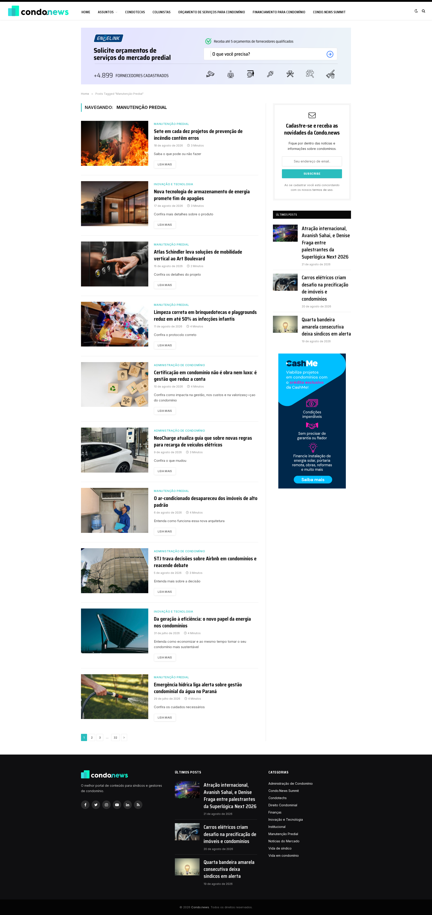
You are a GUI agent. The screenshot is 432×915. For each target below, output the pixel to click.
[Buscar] (423, 11)
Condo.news (200, 907)
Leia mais (165, 164)
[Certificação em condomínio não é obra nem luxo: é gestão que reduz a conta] (114, 384)
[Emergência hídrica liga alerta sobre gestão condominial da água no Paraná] (114, 696)
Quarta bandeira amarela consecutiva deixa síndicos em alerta (326, 326)
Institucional (277, 827)
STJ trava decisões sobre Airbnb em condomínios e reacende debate (205, 562)
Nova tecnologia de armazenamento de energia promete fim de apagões (202, 195)
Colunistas (162, 12)
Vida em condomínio (283, 855)
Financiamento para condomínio (279, 12)
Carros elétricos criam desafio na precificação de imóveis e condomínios (325, 288)
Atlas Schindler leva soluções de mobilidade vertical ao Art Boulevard (198, 255)
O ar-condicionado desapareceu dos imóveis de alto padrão (205, 502)
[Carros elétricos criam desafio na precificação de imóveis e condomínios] (285, 282)
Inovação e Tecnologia (173, 184)
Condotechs (135, 12)
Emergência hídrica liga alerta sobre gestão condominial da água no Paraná (198, 688)
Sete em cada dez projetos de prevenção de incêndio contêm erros (198, 135)
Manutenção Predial (171, 124)
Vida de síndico (280, 848)
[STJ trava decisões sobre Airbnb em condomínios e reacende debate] (114, 570)
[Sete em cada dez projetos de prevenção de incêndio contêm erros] (114, 143)
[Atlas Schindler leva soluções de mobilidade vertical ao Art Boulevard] (114, 263)
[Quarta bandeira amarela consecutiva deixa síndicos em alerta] (285, 324)
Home (85, 12)
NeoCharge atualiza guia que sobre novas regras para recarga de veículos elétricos (203, 441)
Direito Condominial (282, 805)
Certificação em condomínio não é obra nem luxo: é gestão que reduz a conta (205, 376)
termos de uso (323, 190)
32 (115, 737)
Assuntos (106, 12)
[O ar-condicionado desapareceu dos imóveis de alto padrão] (114, 510)
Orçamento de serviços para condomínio (211, 12)
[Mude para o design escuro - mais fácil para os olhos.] (416, 11)
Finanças (274, 812)
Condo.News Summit (329, 12)
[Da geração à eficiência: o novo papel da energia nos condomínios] (114, 631)
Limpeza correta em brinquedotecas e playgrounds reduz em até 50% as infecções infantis (205, 315)
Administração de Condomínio (179, 365)
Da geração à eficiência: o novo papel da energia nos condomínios (202, 622)
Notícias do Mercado (283, 841)
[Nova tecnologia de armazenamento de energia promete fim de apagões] (114, 203)
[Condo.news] (38, 11)
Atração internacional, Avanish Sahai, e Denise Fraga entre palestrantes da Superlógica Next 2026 (326, 242)
